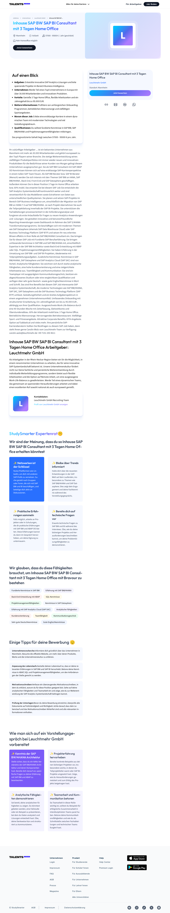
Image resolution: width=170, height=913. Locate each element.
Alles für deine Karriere (76, 4)
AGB (52, 879)
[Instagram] (137, 908)
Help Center (104, 862)
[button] (106, 104)
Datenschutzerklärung (74, 907)
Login (52, 862)
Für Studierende (79, 862)
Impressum (55, 868)
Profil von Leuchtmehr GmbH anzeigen (51, 404)
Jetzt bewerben (24, 47)
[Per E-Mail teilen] (115, 104)
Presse (53, 885)
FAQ (52, 873)
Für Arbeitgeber (134, 4)
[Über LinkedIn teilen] (125, 104)
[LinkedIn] (159, 908)
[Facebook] (129, 908)
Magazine (54, 891)
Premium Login (106, 868)
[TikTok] (144, 908)
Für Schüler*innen (80, 868)
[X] (151, 908)
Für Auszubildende (81, 873)
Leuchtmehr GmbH (97, 82)
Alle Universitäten (80, 897)
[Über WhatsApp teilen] (134, 104)
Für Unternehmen (80, 879)
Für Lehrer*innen (80, 885)
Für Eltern (76, 891)
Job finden (151, 4)
